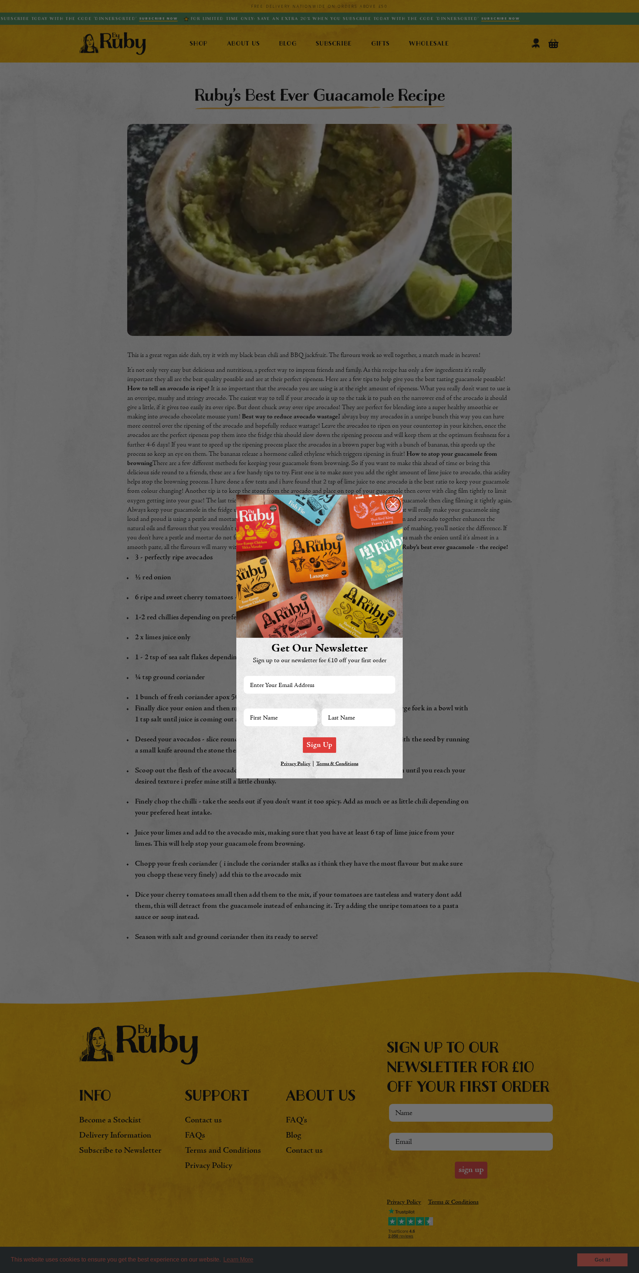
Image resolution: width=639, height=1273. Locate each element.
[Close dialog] (393, 504)
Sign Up (319, 745)
